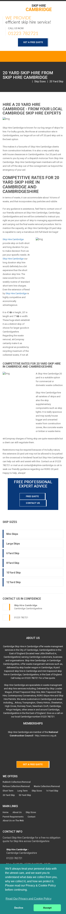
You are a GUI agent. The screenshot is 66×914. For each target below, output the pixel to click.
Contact (31, 817)
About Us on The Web (13, 820)
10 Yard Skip (13, 572)
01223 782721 (23, 33)
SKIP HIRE (39, 8)
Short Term (8, 791)
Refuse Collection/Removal (16, 786)
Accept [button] (47, 907)
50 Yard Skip (25, 795)
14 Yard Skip (52, 791)
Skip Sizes (40, 81)
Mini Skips (12, 534)
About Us (17, 812)
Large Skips (13, 543)
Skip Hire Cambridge (13, 239)
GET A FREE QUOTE (33, 42)
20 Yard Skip (56, 81)
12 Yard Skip (13, 582)
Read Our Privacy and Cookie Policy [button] (28, 898)
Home (5, 812)
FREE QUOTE (32, 496)
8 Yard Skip (12, 563)
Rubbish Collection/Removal (17, 782)
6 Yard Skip (12, 553)
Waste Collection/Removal (47, 786)
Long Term (22, 791)
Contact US (33, 503)
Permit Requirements (13, 817)
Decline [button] (18, 907)
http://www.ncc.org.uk (45, 735)
